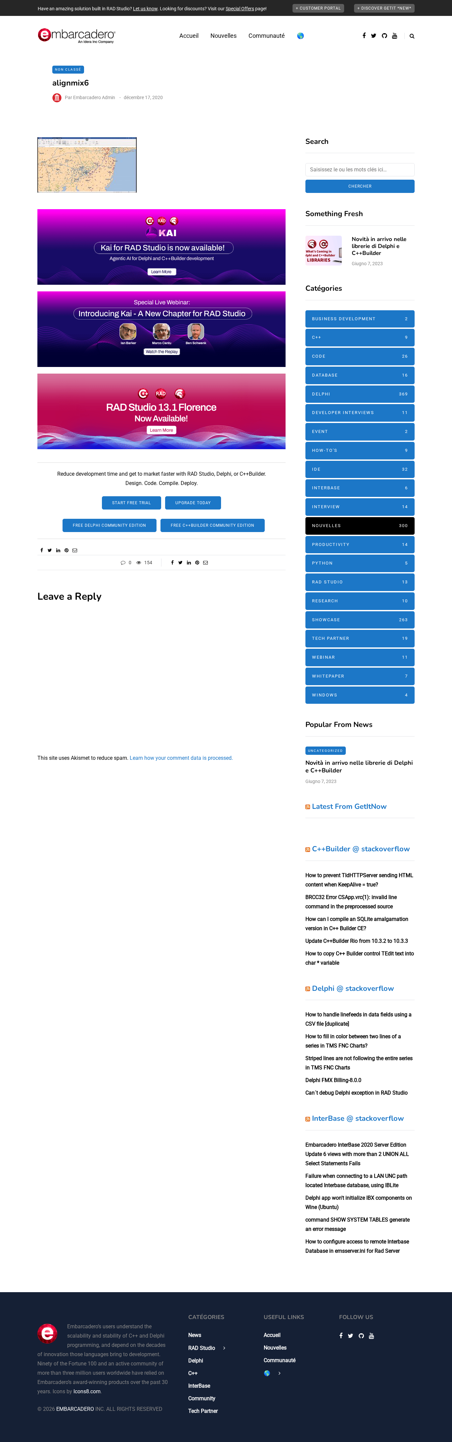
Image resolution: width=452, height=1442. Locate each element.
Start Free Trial (131, 503)
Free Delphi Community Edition (109, 525)
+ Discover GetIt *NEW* (384, 8)
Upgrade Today (193, 503)
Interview (360, 506)
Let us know (145, 8)
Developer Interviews (360, 412)
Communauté (267, 35)
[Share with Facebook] (41, 550)
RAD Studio (360, 581)
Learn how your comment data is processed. (181, 758)
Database (360, 375)
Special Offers (240, 8)
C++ (360, 337)
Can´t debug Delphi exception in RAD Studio (356, 1093)
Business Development (360, 318)
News (194, 1335)
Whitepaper (360, 676)
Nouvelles (223, 35)
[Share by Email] (74, 550)
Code (360, 356)
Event (360, 431)
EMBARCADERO (75, 1409)
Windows (360, 694)
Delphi (360, 393)
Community (201, 1398)
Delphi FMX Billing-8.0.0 (333, 1080)
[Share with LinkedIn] (58, 550)
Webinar (360, 657)
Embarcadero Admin (94, 97)
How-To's (360, 450)
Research (360, 600)
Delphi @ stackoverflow (353, 988)
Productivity (360, 544)
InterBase (360, 487)
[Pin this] (66, 550)
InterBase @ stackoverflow (358, 1118)
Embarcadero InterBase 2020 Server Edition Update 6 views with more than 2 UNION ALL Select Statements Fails (357, 1154)
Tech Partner (360, 638)
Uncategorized (325, 750)
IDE (360, 469)
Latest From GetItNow (349, 806)
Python (360, 563)
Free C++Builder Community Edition (212, 525)
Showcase (360, 619)
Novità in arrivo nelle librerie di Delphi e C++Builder (379, 246)
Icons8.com (87, 1391)
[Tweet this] (50, 550)
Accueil (189, 35)
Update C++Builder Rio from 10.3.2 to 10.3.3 (356, 941)
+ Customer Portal (318, 8)
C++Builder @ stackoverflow (361, 849)
